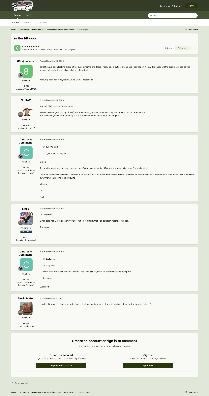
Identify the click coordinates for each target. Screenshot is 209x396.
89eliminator (25, 298)
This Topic (183, 15)
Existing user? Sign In (170, 6)
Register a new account (61, 365)
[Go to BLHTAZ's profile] (26, 110)
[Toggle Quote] (44, 147)
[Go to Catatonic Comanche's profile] (26, 152)
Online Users (41, 22)
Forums (15, 22)
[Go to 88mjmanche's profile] (17, 48)
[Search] (194, 15)
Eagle (25, 208)
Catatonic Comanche (25, 141)
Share (168, 48)
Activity (29, 15)
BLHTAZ (26, 100)
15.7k (27, 237)
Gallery (27, 22)
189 (27, 167)
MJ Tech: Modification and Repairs (59, 49)
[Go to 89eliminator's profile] (26, 308)
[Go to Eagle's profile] (26, 218)
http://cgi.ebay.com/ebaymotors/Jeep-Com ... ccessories (66, 79)
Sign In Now (148, 365)
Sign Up (191, 6)
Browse (17, 15)
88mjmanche (32, 46)
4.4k (27, 323)
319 (27, 86)
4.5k (27, 125)
